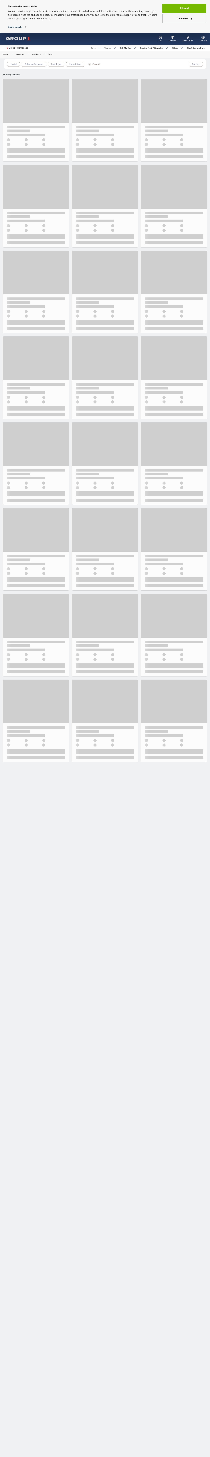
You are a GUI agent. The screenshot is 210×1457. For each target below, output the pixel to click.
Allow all (184, 8)
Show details (15, 27)
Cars (93, 48)
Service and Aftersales (151, 48)
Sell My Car (125, 48)
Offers (175, 48)
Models (107, 48)
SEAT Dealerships (196, 48)
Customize (182, 18)
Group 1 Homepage (18, 48)
